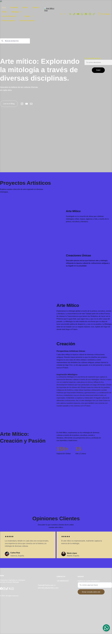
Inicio (4, 7)
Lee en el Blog (9, 104)
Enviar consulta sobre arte (91, 592)
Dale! (98, 70)
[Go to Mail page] (31, 104)
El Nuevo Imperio (8, 20)
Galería (25, 7)
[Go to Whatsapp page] (83, 14)
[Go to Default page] (94, 14)
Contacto (35, 7)
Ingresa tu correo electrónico (89, 581)
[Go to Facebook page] (87, 14)
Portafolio (14, 7)
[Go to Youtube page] (79, 14)
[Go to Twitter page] (71, 14)
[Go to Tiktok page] (75, 14)
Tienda (4, 12)
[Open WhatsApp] (106, 627)
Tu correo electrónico (93, 58)
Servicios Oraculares (27, 20)
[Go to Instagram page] (91, 14)
